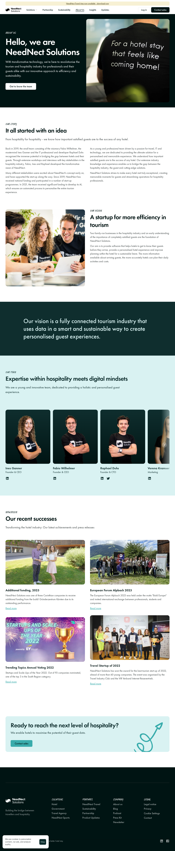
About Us (80, 9)
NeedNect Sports (61, 817)
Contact (148, 817)
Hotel (54, 804)
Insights (92, 9)
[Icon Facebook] (167, 841)
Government (58, 808)
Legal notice (150, 804)
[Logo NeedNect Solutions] (13, 10)
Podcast (117, 813)
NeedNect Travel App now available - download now (87, 3)
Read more (11, 608)
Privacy (147, 808)
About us (117, 804)
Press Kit (117, 817)
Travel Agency (59, 813)
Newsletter (118, 822)
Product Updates (91, 817)
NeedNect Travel (91, 804)
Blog (115, 808)
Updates (105, 9)
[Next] (164, 444)
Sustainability (64, 9)
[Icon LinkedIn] (161, 841)
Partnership (48, 9)
